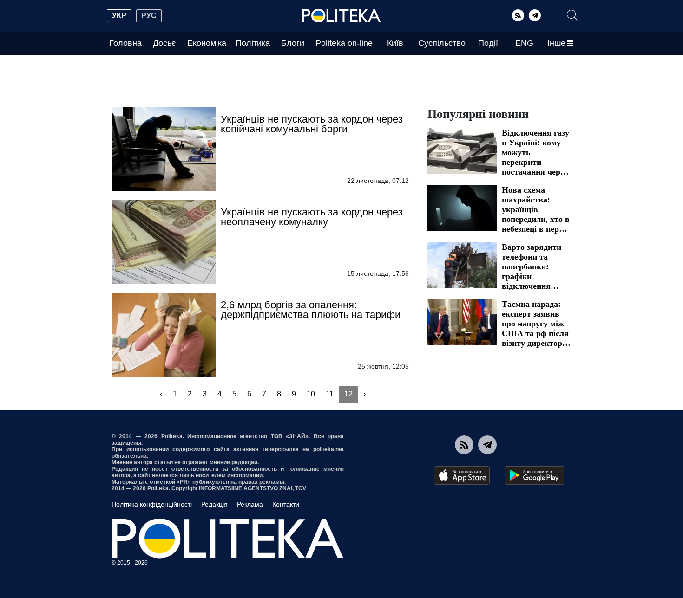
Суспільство (442, 43)
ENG (524, 43)
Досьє (164, 43)
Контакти (285, 504)
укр (119, 16)
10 (311, 394)
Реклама (250, 504)
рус (149, 16)
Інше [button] (556, 43)
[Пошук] (572, 15)
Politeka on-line (344, 43)
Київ (395, 43)
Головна (125, 43)
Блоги (292, 43)
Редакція (214, 504)
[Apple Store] (461, 475)
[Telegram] (535, 15)
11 (330, 394)
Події (488, 43)
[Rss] (518, 15)
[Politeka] (341, 16)
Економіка (206, 43)
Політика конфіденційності (152, 504)
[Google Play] (534, 475)
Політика (253, 43)
